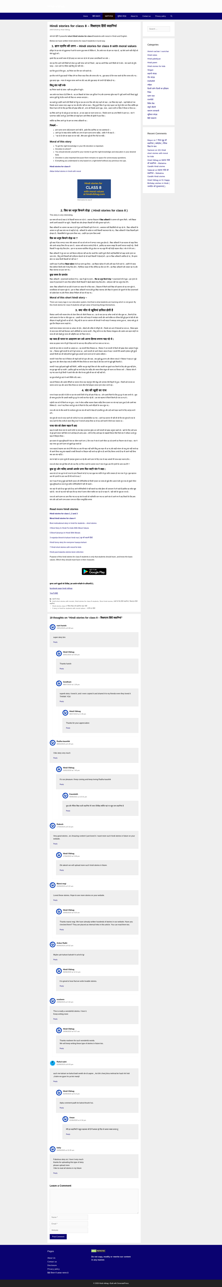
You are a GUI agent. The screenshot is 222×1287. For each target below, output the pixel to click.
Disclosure (52, 1265)
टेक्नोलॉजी (151, 81)
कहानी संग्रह (109, 16)
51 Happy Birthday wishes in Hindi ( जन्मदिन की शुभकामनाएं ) (158, 183)
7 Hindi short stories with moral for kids (65, 547)
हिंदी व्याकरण (96, 16)
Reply (55, 642)
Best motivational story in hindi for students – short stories (73, 523)
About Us (134, 16)
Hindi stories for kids (156, 66)
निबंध (149, 92)
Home (85, 16)
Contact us (146, 16)
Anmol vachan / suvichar (158, 51)
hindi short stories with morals (63, 601)
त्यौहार (149, 85)
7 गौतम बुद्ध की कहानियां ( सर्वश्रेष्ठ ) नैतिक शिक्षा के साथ (157, 143)
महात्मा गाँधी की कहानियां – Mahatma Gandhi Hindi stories (158, 163)
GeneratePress (123, 1283)
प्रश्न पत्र (151, 96)
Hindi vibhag (56, 6)
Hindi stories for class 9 (60, 166)
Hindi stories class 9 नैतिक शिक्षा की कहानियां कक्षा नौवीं (69, 606)
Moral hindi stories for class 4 (62, 518)
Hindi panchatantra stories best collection (66, 552)
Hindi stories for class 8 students (87, 601)
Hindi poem (152, 62)
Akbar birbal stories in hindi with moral (65, 171)
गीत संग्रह (151, 77)
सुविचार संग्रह (121, 16)
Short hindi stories (106, 601)
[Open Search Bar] (171, 16)
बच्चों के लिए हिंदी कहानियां (121, 601)
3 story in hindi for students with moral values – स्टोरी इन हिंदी (73, 608)
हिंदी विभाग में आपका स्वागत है (57, 1273)
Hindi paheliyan (154, 59)
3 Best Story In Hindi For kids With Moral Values (69, 528)
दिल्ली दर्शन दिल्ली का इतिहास (157, 88)
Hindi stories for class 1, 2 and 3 (64, 514)
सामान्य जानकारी (153, 111)
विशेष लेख (150, 103)
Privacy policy (160, 16)
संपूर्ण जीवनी (151, 107)
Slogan (150, 70)
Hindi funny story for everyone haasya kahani (68, 542)
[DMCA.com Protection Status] (98, 1252)
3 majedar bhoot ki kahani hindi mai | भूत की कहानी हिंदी (71, 538)
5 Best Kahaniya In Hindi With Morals (65, 533)
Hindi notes (152, 55)
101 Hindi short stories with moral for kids (157, 153)
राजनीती (150, 100)
